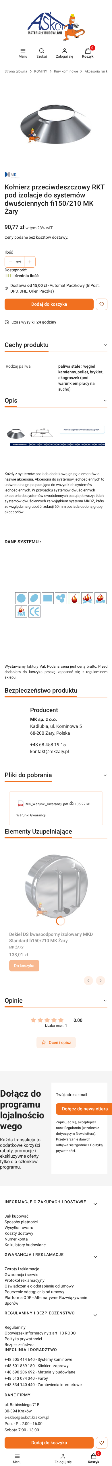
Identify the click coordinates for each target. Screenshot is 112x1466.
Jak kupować (16, 1216)
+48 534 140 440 (20, 1384)
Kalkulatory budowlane (25, 1244)
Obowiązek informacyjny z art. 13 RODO (40, 1333)
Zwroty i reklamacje (22, 1269)
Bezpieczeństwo (19, 1344)
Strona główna (16, 71)
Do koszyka (24, 965)
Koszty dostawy (19, 1233)
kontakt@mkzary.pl (49, 751)
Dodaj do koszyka (49, 304)
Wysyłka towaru (19, 1227)
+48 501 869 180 (20, 1365)
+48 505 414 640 (20, 1359)
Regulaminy (15, 1327)
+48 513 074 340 (20, 1378)
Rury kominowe (66, 71)
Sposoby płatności (21, 1222)
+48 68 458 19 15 (48, 744)
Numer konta (16, 1239)
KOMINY (40, 71)
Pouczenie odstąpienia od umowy (34, 1291)
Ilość (9, 252)
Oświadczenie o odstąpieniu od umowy (39, 1286)
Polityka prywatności (23, 1338)
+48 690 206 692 (20, 1372)
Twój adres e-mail (71, 1094)
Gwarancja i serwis (21, 1274)
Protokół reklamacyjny (25, 1280)
